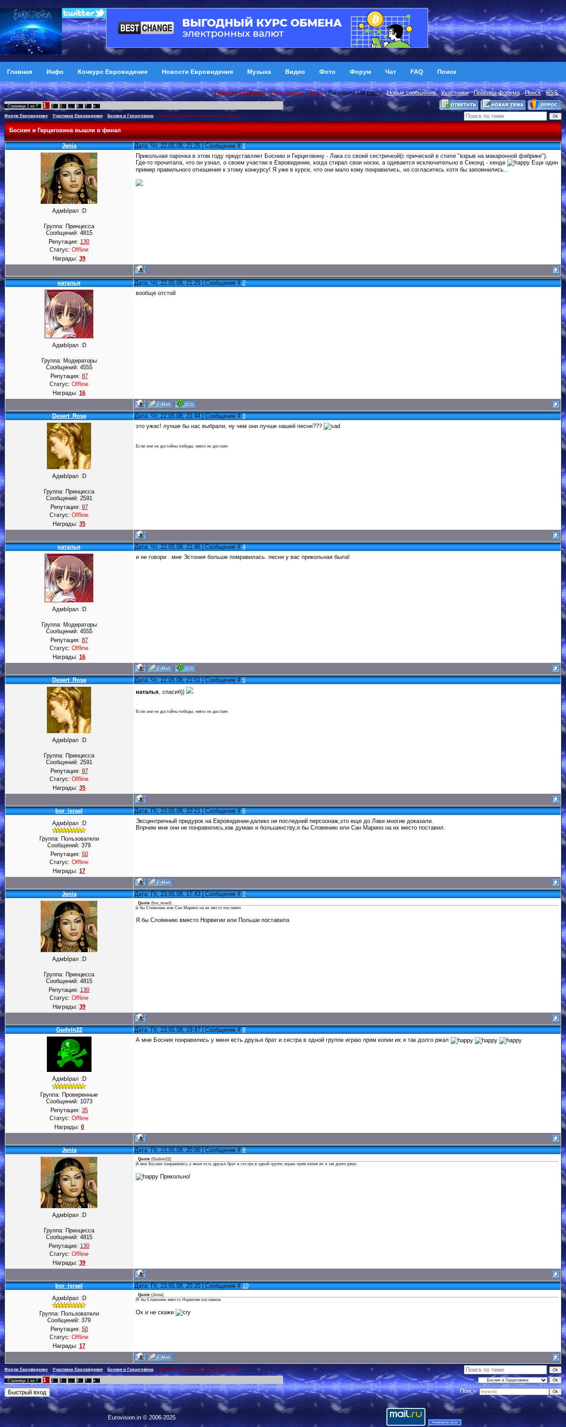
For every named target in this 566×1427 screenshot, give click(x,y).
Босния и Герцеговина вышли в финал (198, 116)
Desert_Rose (69, 416)
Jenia (69, 145)
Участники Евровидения (78, 116)
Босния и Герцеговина (130, 116)
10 (245, 1285)
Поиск (533, 92)
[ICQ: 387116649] (185, 404)
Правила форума (497, 92)
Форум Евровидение (26, 116)
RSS (552, 92)
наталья (68, 282)
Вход (316, 92)
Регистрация (287, 92)
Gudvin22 (69, 1029)
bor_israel (69, 810)
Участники (454, 92)
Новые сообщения (411, 92)
